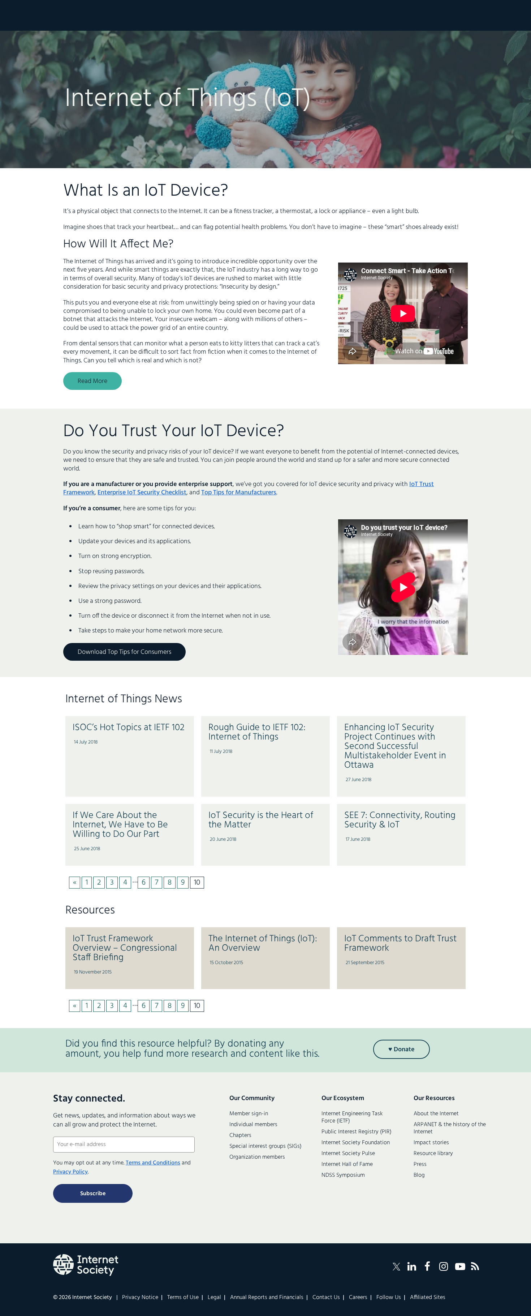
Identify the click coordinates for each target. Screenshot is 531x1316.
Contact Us (326, 1297)
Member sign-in (248, 1114)
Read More (92, 381)
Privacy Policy (70, 1172)
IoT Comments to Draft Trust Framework (400, 944)
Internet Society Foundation (355, 1142)
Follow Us (388, 1297)
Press (420, 1164)
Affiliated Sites (427, 1297)
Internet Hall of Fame (347, 1164)
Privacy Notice (140, 1297)
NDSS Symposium (343, 1175)
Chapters (240, 1135)
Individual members (253, 1124)
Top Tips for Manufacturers (238, 492)
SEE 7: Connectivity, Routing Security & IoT (400, 820)
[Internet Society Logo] (85, 1265)
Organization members (257, 1157)
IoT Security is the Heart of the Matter (260, 820)
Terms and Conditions (153, 1163)
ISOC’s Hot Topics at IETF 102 (129, 727)
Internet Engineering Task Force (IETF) (352, 1117)
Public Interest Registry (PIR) (356, 1132)
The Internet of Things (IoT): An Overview (262, 944)
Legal (214, 1297)
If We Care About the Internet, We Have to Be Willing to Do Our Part (120, 825)
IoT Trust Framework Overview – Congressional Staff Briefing (125, 948)
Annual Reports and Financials (266, 1297)
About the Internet (436, 1114)
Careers (358, 1297)
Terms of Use (183, 1297)
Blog (419, 1175)
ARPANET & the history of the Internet (450, 1128)
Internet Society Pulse (348, 1153)
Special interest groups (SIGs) (265, 1146)
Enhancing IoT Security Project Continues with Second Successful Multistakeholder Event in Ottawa (395, 746)
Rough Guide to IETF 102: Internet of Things (257, 732)
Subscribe (92, 1193)
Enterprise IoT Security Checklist (142, 492)
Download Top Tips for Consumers (124, 652)
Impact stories (431, 1142)
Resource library (433, 1153)
